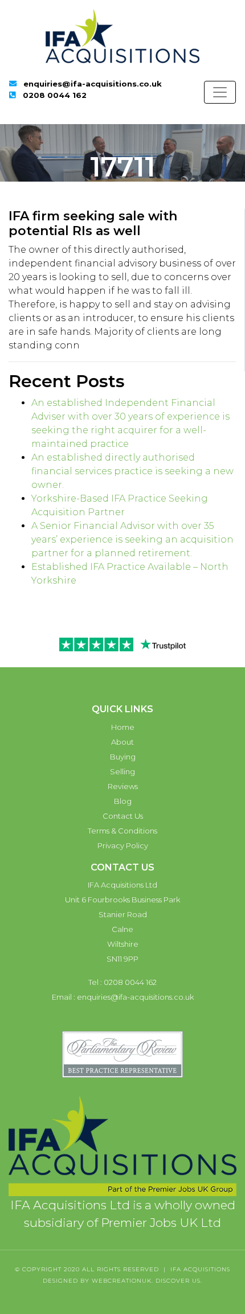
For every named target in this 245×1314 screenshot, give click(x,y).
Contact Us (123, 815)
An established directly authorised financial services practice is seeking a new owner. (132, 471)
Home (122, 727)
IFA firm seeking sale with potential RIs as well (93, 223)
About (122, 741)
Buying (123, 756)
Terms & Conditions (122, 830)
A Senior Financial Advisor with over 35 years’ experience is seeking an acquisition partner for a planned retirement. (132, 539)
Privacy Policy (122, 845)
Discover (173, 1280)
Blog (123, 801)
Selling (122, 771)
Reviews (123, 786)
